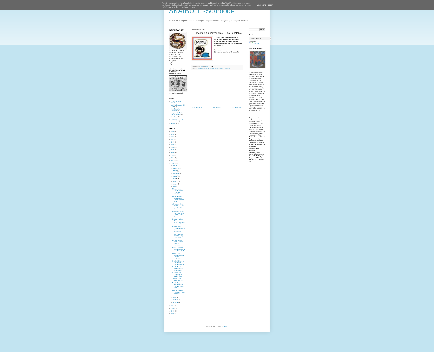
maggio (175, 184)
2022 (173, 137)
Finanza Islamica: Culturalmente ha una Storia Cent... (178, 249)
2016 (173, 152)
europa (200, 68)
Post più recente (197, 107)
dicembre (176, 165)
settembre (176, 173)
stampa (173, 123)
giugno (175, 181)
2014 (173, 158)
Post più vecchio (237, 107)
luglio (174, 179)
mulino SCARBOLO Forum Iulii (177, 120)
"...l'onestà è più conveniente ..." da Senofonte (177, 274)
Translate (256, 43)
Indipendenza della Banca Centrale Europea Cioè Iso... (178, 214)
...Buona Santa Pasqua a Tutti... (178, 279)
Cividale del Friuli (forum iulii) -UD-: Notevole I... (178, 292)
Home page (217, 107)
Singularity (174, 117)
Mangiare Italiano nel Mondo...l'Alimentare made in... (178, 221)
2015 (173, 155)
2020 (173, 142)
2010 (173, 308)
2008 (173, 313)
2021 (173, 139)
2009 (173, 311)
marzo (175, 297)
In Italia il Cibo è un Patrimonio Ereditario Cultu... (178, 262)
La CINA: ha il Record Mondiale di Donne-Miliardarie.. (178, 229)
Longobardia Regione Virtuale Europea (212, 68)
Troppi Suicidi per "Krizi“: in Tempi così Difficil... (178, 235)
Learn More (261, 5)
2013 (173, 160)
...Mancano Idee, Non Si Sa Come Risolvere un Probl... (178, 206)
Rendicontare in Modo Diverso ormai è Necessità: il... (177, 242)
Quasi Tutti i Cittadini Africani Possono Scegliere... (178, 256)
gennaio (175, 302)
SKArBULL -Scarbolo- (201, 11)
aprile (174, 187)
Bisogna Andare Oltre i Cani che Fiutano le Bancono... (178, 191)
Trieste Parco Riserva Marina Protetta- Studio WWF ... (178, 285)
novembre (176, 168)
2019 (173, 144)
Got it (270, 5)
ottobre (175, 171)
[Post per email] (212, 66)
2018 (173, 147)
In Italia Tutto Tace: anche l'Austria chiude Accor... (178, 268)
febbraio (175, 300)
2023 (173, 134)
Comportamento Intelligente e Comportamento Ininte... (178, 199)
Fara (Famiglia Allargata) (175, 109)
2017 (173, 150)
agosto (175, 176)
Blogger (225, 326)
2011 (173, 306)
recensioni (227, 68)
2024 (173, 131)
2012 (173, 163)
